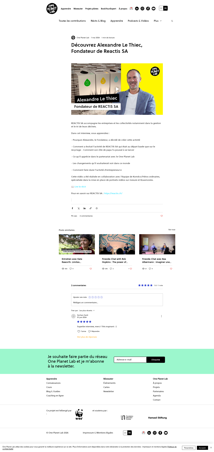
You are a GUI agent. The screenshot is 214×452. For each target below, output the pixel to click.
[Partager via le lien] (90, 208)
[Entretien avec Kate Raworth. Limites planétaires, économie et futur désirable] (77, 244)
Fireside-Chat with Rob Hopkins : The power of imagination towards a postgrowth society (114, 260)
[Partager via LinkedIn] (84, 208)
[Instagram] (142, 8)
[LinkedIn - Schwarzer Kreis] (137, 8)
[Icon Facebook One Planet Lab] (160, 433)
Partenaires (158, 391)
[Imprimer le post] (96, 208)
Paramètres (188, 448)
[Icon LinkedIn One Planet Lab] (149, 433)
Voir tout (171, 229)
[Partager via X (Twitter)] (78, 208)
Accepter (202, 448)
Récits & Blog (98, 21)
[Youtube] (153, 8)
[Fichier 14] (131, 8)
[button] (66, 7)
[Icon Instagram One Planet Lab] (155, 433)
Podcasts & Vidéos (138, 21)
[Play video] (117, 89)
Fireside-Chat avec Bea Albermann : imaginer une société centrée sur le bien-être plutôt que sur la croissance (156, 260)
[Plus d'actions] (161, 316)
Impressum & (89, 432)
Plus (156, 21)
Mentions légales (104, 432)
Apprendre (116, 21)
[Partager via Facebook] (72, 208)
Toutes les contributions (72, 21)
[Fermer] (211, 448)
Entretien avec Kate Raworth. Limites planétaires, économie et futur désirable (75, 260)
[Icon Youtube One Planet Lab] (166, 433)
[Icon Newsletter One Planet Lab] (143, 433)
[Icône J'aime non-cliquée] (78, 331)
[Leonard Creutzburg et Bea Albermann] (157, 244)
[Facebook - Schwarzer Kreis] (148, 8)
